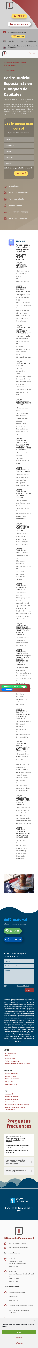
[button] (35, 1321)
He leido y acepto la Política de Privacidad (19, 168)
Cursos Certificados (11, 1073)
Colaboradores (10, 1058)
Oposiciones (9, 1081)
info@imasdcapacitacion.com (17, 32)
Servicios (8, 1056)
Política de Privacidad (23, 986)
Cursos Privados (10, 70)
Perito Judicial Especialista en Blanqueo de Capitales (23, 248)
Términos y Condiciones (13, 1102)
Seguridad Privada (11, 1084)
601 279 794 (15, 930)
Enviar (28, 990)
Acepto (19, 1332)
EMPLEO (21, 16)
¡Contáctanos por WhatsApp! (14, 687)
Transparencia (10, 1110)
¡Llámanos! (7, 690)
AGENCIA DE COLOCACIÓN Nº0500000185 (22, 41)
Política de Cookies (11, 1099)
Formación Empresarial (12, 62)
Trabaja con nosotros (12, 1061)
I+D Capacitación (10, 1053)
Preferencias (19, 1343)
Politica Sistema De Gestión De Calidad (18, 1063)
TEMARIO (20, 241)
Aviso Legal (9, 1094)
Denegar (19, 1338)
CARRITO (20, 36)
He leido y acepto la (17, 986)
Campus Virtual (21, 24)
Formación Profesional (12, 1079)
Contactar (20, 173)
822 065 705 (15, 939)
